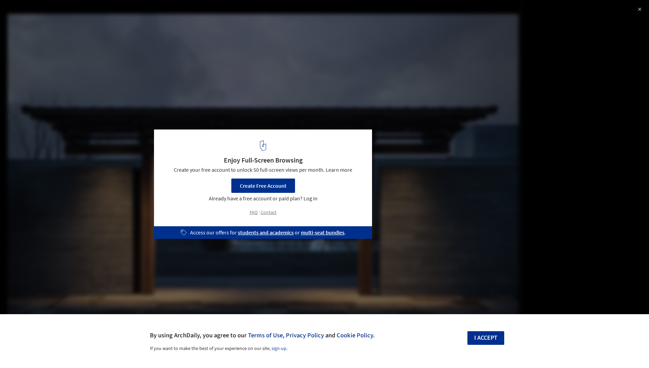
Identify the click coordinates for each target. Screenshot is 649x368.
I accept (485, 338)
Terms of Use (265, 335)
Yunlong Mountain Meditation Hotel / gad (77, 12)
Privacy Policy (305, 335)
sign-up (279, 348)
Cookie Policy (355, 335)
